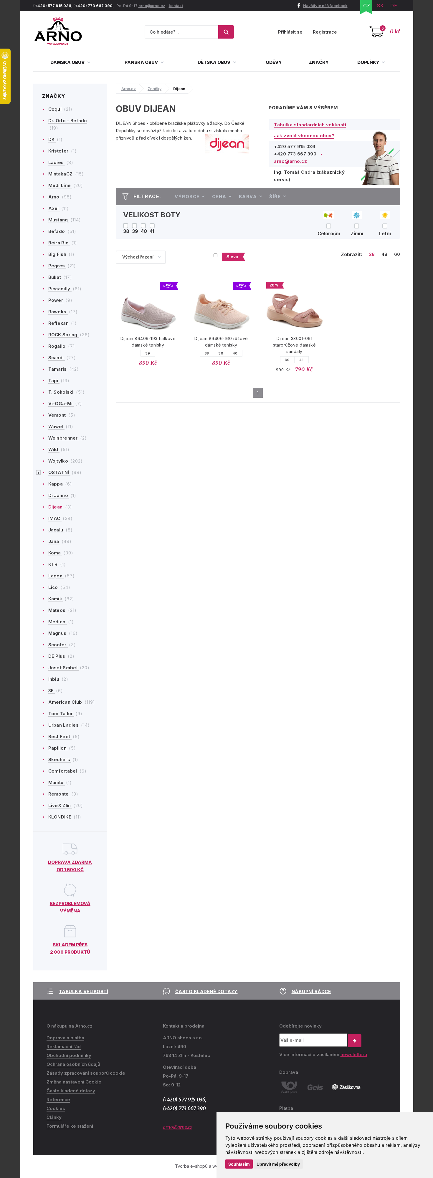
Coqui (55, 109)
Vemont (57, 415)
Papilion (58, 748)
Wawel (56, 426)
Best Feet (60, 736)
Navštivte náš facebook (325, 5)
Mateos (57, 610)
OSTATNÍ (59, 472)
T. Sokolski (61, 392)
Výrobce (187, 196)
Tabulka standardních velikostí (310, 124)
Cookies (56, 1108)
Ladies (56, 162)
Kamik (56, 599)
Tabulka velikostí (83, 991)
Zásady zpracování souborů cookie (86, 1073)
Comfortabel (63, 771)
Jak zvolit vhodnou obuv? (304, 135)
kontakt (176, 5)
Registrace (325, 32)
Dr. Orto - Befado (67, 120)
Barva (248, 196)
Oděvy (274, 62)
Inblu (54, 679)
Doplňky (368, 62)
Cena (219, 196)
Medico (57, 621)
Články (54, 1117)
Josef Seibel (63, 667)
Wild (54, 449)
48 (384, 254)
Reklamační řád (64, 1046)
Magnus (58, 633)
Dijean (56, 507)
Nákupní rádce (311, 991)
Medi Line (60, 185)
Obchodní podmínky (69, 1055)
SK (380, 6)
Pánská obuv (142, 62)
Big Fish (58, 254)
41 (301, 360)
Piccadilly (60, 288)
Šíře (275, 196)
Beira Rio (59, 243)
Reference (58, 1099)
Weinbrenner (63, 438)
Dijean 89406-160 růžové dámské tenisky (221, 341)
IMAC (55, 518)
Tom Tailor (61, 713)
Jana (54, 541)
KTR (53, 564)
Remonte (59, 794)
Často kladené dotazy (206, 991)
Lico (54, 587)
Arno (54, 197)
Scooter (58, 644)
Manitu (56, 782)
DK (52, 139)
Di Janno (59, 495)
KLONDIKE (60, 817)
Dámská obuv (68, 62)
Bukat (55, 277)
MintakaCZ (61, 174)
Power (56, 300)
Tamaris (58, 369)
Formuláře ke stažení (70, 1126)
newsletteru (354, 1054)
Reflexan (59, 323)
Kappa (56, 484)
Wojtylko (59, 461)
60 (397, 254)
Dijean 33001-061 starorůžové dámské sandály (294, 345)
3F (51, 690)
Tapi (54, 380)
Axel (54, 208)
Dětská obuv (215, 62)
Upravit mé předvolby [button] (278, 1164)
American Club (65, 702)
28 (372, 254)
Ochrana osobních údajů (73, 1064)
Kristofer (59, 151)
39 (148, 353)
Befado (57, 231)
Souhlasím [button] (239, 1164)
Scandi (56, 357)
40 (235, 353)
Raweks (58, 311)
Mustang (58, 220)
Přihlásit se (290, 32)
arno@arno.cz (151, 5)
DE (393, 6)
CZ (366, 6)
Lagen (56, 576)
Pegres (57, 266)
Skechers (60, 759)
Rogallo (57, 346)
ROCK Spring (63, 334)
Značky (319, 62)
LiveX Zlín (60, 805)
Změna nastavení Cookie (74, 1082)
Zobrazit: (351, 254)
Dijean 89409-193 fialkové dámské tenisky (148, 341)
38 (207, 353)
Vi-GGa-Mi (61, 403)
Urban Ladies (64, 725)
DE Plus (57, 656)
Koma (55, 553)
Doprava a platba (65, 1038)
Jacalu (56, 530)
